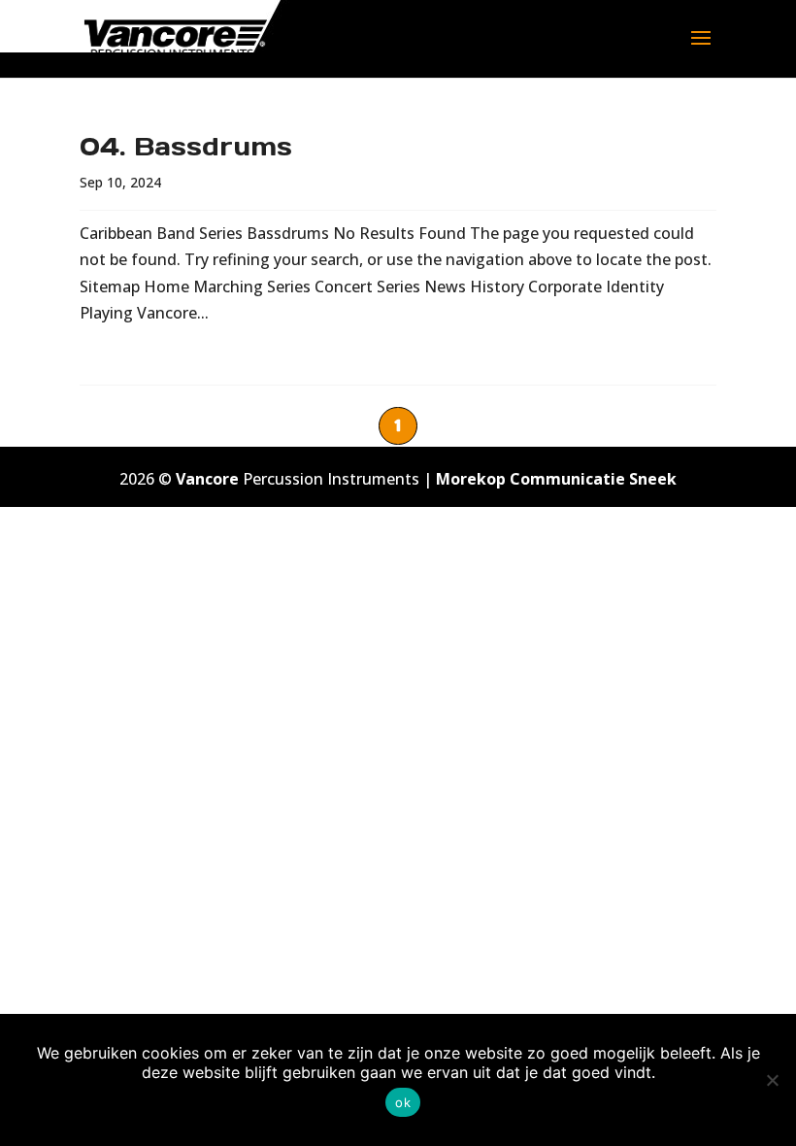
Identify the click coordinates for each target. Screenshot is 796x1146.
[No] (771, 1080)
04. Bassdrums (186, 146)
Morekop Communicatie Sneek (556, 478)
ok (403, 1102)
